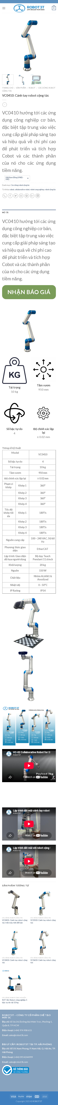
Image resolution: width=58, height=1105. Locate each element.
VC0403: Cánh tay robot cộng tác (14, 961)
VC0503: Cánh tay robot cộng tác (43, 921)
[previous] (6, 45)
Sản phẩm (21, 88)
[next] (51, 45)
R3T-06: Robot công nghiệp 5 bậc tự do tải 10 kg (14, 1001)
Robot (32, 88)
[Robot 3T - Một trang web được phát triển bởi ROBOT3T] (29, 8)
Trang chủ (7, 88)
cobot (12, 189)
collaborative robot (22, 189)
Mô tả (5, 212)
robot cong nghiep (37, 189)
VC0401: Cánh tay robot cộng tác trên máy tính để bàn (14, 921)
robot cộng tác (50, 189)
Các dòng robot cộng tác (20, 185)
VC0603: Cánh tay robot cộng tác (43, 961)
